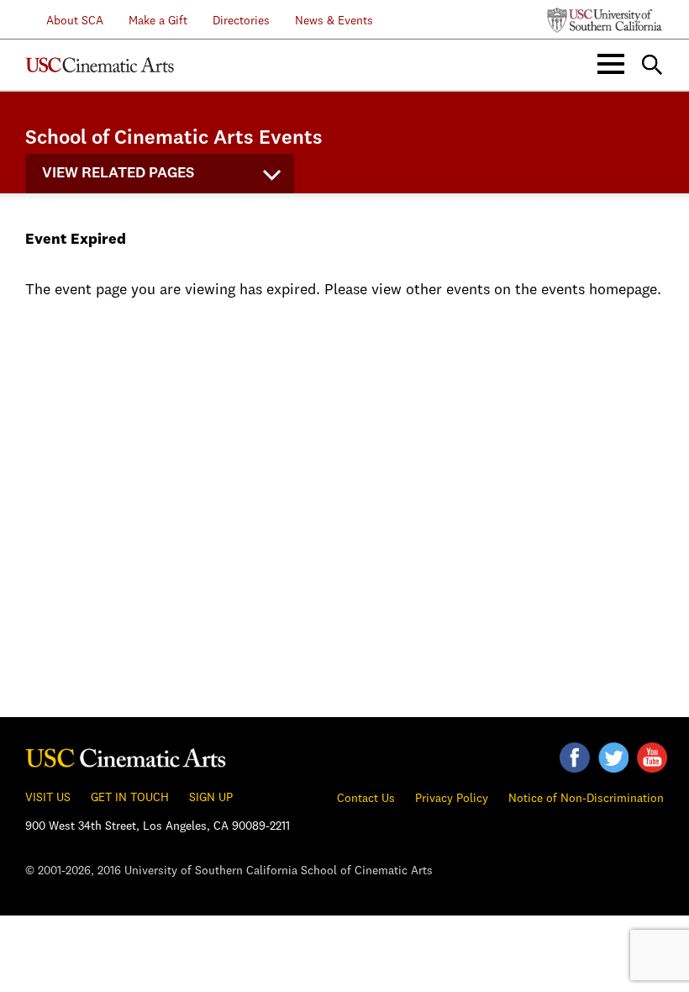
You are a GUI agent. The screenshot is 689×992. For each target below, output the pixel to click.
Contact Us (366, 799)
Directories (241, 21)
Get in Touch (130, 798)
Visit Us (48, 798)
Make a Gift (158, 21)
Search (652, 65)
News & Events (334, 21)
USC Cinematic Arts (100, 65)
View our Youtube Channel (652, 757)
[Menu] (611, 65)
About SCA (64, 21)
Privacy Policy (451, 799)
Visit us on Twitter (613, 757)
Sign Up (211, 798)
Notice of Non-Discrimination (586, 799)
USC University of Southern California (605, 20)
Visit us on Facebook (575, 757)
